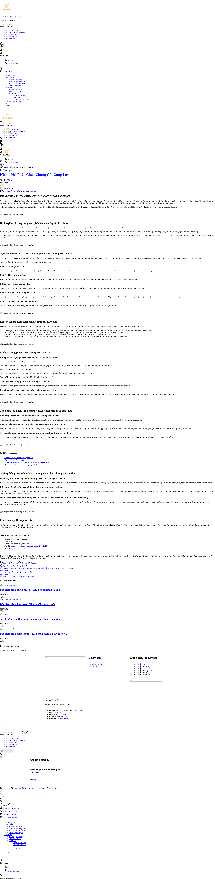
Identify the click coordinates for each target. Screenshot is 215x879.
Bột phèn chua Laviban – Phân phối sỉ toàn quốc (27, 604)
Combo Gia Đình (10, 36)
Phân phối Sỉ (9, 77)
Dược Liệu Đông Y (16, 85)
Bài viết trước (8, 566)
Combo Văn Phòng (11, 30)
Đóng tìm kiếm (9, 752)
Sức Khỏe (12, 93)
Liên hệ (7, 106)
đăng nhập (10, 650)
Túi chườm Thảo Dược (21, 100)
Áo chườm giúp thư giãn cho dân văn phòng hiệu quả (30, 618)
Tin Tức (7, 104)
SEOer (9, 180)
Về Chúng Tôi (9, 75)
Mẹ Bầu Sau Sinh (19, 95)
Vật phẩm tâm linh (15, 102)
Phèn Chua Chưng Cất (17, 81)
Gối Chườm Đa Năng (12, 38)
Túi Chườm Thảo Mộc (17, 83)
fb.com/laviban (63, 718)
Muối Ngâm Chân (15, 79)
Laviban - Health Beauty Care (10, 17)
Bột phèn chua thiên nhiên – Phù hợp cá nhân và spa (30, 589)
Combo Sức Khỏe (10, 34)
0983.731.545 (61, 714)
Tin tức (2, 169)
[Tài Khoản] (1, 50)
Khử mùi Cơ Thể (15, 91)
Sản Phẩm (8, 87)
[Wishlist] (1, 68)
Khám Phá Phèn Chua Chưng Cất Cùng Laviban (37, 175)
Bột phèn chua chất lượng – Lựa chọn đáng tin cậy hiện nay (34, 633)
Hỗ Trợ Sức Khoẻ (19, 97)
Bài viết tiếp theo (19, 566)
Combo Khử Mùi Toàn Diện (14, 32)
